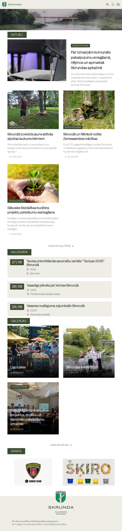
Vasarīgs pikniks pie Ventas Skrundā (53, 285)
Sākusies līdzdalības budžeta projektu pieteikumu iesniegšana (31, 210)
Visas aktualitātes (59, 245)
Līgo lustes (18, 367)
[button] (11, 469)
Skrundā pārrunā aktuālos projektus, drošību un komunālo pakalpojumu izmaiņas (29, 417)
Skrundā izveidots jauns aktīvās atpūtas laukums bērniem (30, 136)
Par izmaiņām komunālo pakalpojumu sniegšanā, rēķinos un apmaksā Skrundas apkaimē (91, 60)
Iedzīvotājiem (80, 45)
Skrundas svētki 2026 (82, 367)
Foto (15, 330)
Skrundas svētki (77, 330)
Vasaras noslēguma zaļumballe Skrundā (56, 306)
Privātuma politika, (21, 521)
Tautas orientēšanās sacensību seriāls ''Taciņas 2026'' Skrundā (65, 263)
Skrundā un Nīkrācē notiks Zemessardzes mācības (82, 136)
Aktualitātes (17, 127)
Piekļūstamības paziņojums (44, 521)
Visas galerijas (59, 444)
